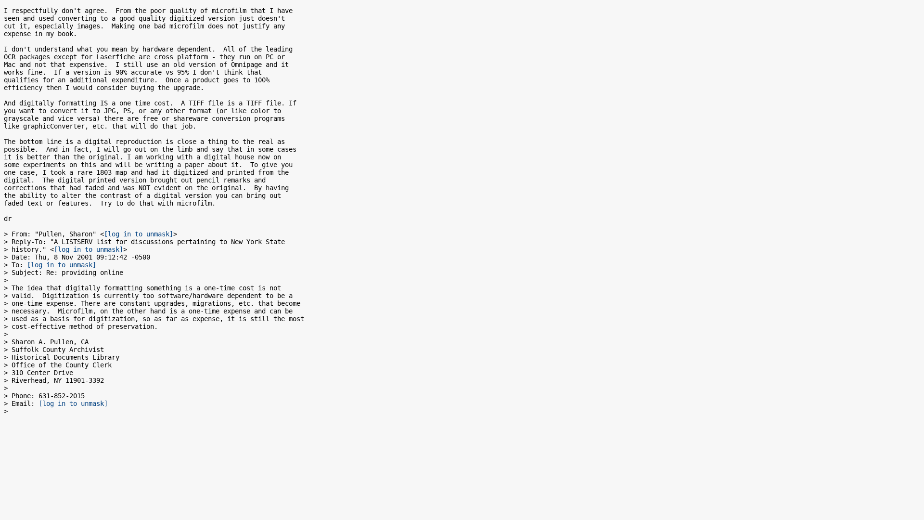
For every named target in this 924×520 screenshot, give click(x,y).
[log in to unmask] (138, 234)
